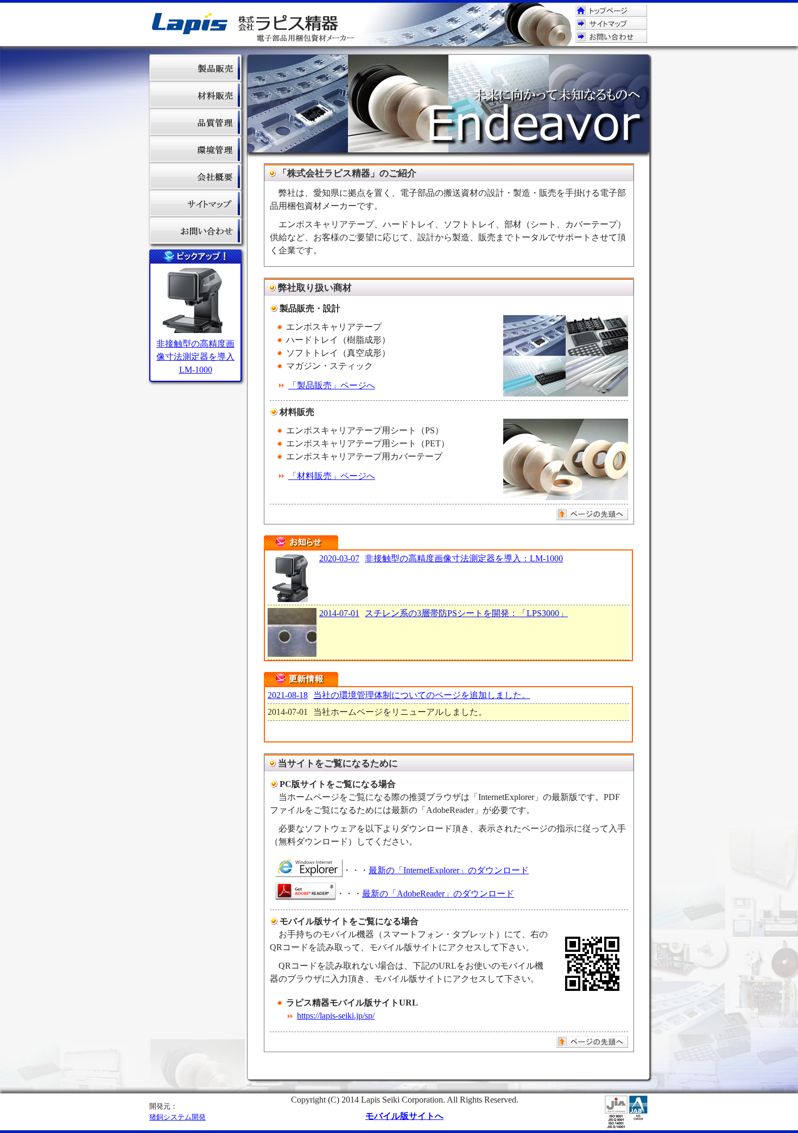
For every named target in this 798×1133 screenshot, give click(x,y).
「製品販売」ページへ (331, 385)
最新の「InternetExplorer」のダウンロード (449, 870)
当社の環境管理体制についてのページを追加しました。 (399, 695)
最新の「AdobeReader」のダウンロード (438, 893)
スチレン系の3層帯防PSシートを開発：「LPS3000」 (443, 613)
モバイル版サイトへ (404, 1116)
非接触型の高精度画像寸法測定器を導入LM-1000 (195, 356)
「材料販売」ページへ (331, 476)
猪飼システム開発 (177, 1117)
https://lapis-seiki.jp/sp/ (336, 1015)
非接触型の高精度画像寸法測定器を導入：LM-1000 (441, 558)
